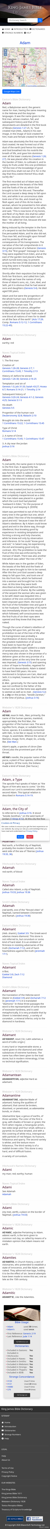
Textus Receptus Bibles (12, 1505)
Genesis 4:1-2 (27, 397)
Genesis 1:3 (8, 386)
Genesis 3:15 (24, 662)
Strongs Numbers (13, 33)
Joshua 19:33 (9, 892)
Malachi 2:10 (29, 415)
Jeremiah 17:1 (13, 1000)
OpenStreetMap (32, 86)
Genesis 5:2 (39, 691)
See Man (12, 741)
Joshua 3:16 (8, 446)
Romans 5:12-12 (18, 322)
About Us (6, 1460)
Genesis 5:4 (31, 288)
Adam (10, 1326)
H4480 (10, 1387)
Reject (29, 837)
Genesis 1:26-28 (10, 368)
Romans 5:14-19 (24, 795)
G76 (9, 1389)
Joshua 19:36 (23, 892)
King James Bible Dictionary (14, 1497)
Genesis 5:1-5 (15, 400)
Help (28, 33)
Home (7, 29)
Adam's (11, 1329)
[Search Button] (40, 20)
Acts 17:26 (38, 319)
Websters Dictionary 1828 (13, 1501)
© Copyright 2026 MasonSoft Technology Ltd (24, 1525)
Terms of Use (8, 1468)
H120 (9, 1381)
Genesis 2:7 (26, 368)
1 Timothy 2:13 (30, 371)
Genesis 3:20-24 (10, 397)
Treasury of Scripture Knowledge (17, 1509)
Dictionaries (38, 29)
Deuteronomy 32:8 (12, 415)
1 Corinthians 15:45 (18, 370)
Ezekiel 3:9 (23, 933)
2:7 (3, 159)
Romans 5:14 (9, 431)
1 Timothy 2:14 (32, 389)
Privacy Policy (8, 1472)
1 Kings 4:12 (17, 818)
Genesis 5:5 (8, 407)
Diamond (7, 977)
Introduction (20, 29)
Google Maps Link (12, 91)
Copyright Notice (9, 1476)
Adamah (6, 1194)
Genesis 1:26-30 (10, 378)
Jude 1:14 (27, 1336)
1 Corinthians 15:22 (12, 423)
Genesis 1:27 (19, 127)
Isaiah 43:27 (32, 386)
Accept (20, 837)
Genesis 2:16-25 (28, 378)
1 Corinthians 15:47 (34, 438)
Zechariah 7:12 (16, 948)
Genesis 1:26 (39, 156)
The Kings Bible (9, 1489)
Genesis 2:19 (29, 1333)
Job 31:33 (20, 386)
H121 (9, 1384)
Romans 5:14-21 (15, 389)
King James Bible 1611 (12, 1493)
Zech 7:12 (19, 974)
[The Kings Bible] (15, 1518)
